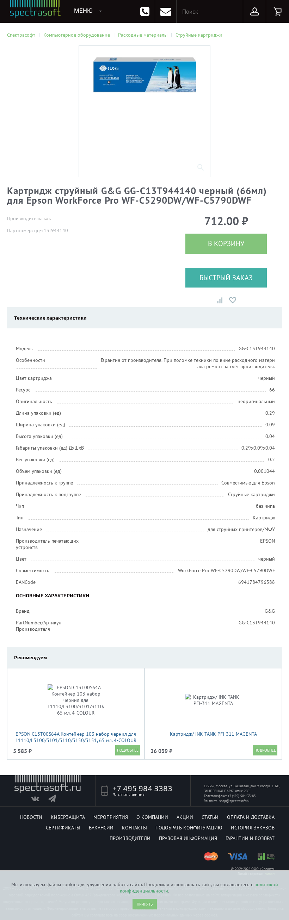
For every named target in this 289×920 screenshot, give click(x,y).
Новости (31, 817)
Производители (130, 838)
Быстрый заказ (226, 277)
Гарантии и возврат (250, 838)
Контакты (134, 828)
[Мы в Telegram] (56, 800)
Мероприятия (110, 817)
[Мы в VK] (39, 800)
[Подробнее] (127, 750)
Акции (185, 817)
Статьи (210, 817)
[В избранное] (232, 300)
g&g (47, 219)
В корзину (226, 243)
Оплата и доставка (251, 817)
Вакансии (101, 828)
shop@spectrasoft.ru (234, 800)
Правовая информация (188, 838)
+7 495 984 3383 (142, 788)
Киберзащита (68, 817)
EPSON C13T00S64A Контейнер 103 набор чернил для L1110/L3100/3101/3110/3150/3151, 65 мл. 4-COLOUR (76, 737)
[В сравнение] (220, 300)
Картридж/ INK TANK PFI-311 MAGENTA (213, 734)
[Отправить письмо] (165, 11)
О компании (152, 817)
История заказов (253, 828)
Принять (145, 904)
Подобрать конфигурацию (188, 828)
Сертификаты (63, 828)
